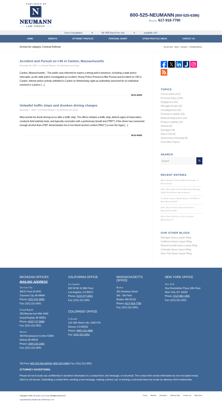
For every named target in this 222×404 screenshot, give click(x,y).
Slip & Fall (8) (168, 134)
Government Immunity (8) (174, 138)
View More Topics (170, 142)
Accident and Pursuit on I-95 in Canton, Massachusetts (62, 61)
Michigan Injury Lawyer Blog (176, 237)
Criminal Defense (48, 65)
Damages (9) (168, 130)
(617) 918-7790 (133, 303)
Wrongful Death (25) (171, 106)
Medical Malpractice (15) (174, 118)
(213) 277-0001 (84, 296)
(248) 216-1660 (36, 344)
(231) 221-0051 (81, 334)
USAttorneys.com (47, 400)
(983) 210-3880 (84, 330)
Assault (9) (166, 126)
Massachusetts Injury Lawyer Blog (179, 245)
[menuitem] (30, 39)
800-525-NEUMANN (152, 15)
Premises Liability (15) (173, 114)
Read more (136, 95)
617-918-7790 (169, 20)
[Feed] (164, 75)
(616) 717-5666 (36, 321)
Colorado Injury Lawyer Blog (176, 249)
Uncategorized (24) (171, 110)
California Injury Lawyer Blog (176, 241)
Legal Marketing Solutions (29, 400)
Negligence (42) (169, 102)
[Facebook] (164, 66)
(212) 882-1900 (181, 296)
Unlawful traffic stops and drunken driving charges (58, 105)
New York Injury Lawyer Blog (176, 253)
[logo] (36, 15)
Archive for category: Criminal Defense (40, 47)
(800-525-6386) (187, 15)
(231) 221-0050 (36, 299)
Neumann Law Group (70, 65)
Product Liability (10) (172, 122)
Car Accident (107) (171, 94)
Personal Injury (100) (172, 98)
